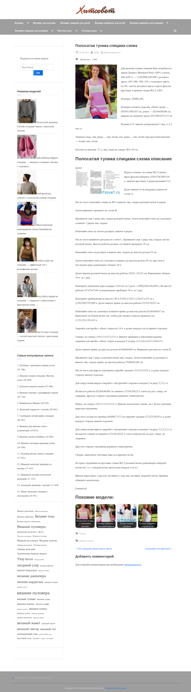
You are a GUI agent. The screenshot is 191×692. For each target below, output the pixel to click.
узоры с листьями (47, 638)
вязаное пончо (23, 613)
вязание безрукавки (27, 570)
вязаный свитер (28, 629)
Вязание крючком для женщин (146, 23)
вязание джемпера (31, 575)
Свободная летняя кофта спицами (37, 415)
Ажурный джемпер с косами (35, 485)
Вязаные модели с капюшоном (28, 521)
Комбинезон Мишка (30, 403)
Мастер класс (64, 30)
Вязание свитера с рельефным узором (39, 392)
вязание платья (51, 582)
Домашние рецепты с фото (30, 531)
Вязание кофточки (25, 516)
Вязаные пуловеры (31, 526)
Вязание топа (44, 516)
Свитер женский (26, 549)
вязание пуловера (33, 592)
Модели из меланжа (24, 536)
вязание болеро (43, 570)
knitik (96, 52)
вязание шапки (25, 604)
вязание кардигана (30, 582)
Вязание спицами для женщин (31, 30)
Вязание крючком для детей (110, 23)
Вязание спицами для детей (75, 23)
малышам (36, 638)
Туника (82, 533)
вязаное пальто (22, 609)
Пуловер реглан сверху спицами (37, 453)
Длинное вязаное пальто (32, 386)
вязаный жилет (48, 623)
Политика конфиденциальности (39, 677)
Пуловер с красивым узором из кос (37, 365)
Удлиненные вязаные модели (32, 553)
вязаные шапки (38, 618)
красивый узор (24, 638)
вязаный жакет (28, 622)
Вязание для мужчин (44, 23)
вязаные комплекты (24, 617)
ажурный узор (28, 565)
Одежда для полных (24, 545)
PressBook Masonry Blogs (115, 688)
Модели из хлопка (27, 540)
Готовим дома (89, 30)
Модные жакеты (48, 540)
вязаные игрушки (37, 613)
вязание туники (86, 540)
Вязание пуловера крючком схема (38, 443)
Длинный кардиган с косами (34, 409)
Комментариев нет (112, 52)
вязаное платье (38, 608)
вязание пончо (22, 587)
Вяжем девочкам (25, 510)
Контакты (20, 677)
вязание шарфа (42, 604)
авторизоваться (132, 564)
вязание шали (43, 599)
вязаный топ (48, 629)
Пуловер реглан (40, 545)
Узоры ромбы (39, 559)
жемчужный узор (45, 634)
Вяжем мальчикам (41, 511)
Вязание (19, 23)
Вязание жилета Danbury (32, 436)
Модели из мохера (40, 536)
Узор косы (25, 558)
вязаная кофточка (46, 565)
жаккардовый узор (27, 634)
